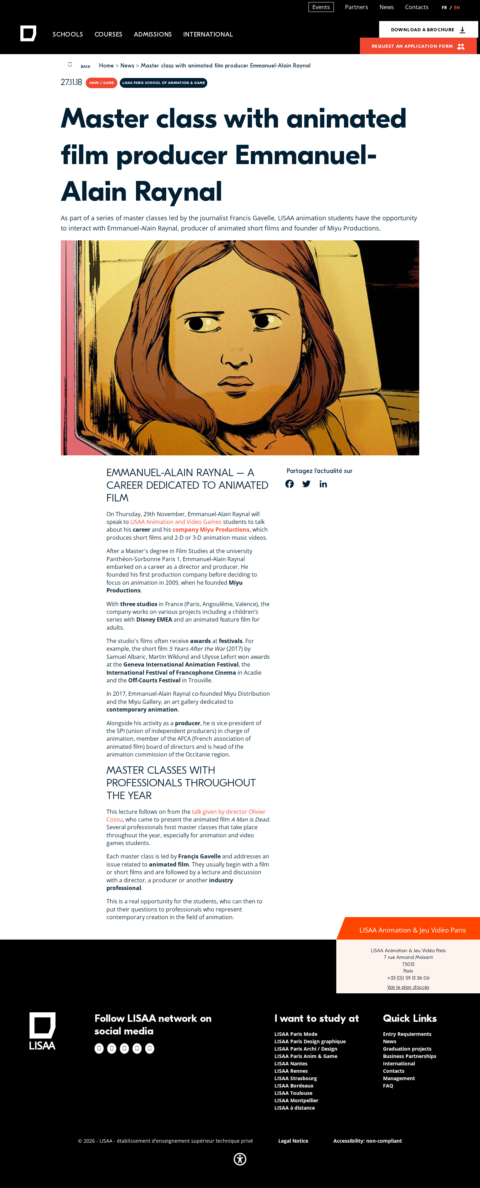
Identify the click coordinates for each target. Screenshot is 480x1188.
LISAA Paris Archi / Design (305, 1048)
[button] (240, 1159)
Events (321, 7)
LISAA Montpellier (296, 1100)
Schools (68, 34)
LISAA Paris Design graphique (310, 1041)
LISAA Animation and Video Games (176, 522)
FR (447, 7)
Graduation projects (407, 1048)
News (127, 66)
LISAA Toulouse (293, 1093)
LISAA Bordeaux (293, 1085)
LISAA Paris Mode (295, 1034)
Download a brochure (422, 29)
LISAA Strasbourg (295, 1078)
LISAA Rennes (291, 1070)
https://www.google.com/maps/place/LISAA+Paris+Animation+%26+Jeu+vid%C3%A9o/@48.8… (408, 987)
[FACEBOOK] (289, 484)
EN (457, 7)
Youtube (149, 1048)
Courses (109, 34)
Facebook (99, 1048)
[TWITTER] (306, 484)
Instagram (111, 1048)
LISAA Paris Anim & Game (305, 1056)
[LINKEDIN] (323, 484)
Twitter (137, 1048)
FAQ (388, 1085)
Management (399, 1078)
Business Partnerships (409, 1056)
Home (106, 66)
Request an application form (412, 46)
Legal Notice (293, 1140)
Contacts (417, 7)
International (208, 34)
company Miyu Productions (211, 529)
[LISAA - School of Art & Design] (43, 1030)
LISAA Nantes (290, 1063)
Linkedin (124, 1048)
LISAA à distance (294, 1107)
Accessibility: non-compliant (367, 1140)
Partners (356, 7)
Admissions (153, 34)
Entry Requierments (407, 1034)
